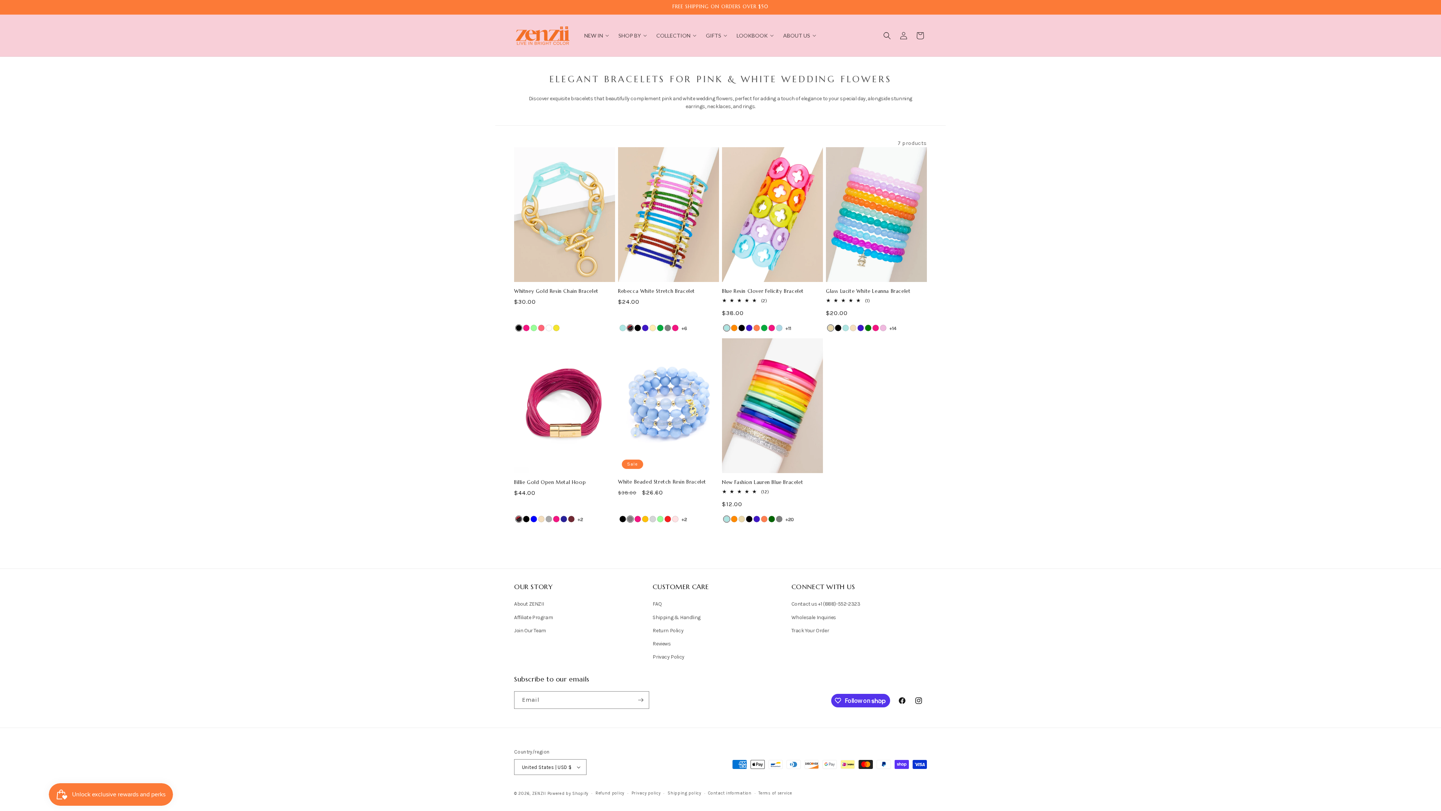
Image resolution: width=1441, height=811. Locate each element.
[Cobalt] (645, 328)
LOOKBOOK (752, 35)
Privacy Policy (668, 657)
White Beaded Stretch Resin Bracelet (662, 482)
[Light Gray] (653, 519)
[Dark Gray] (549, 519)
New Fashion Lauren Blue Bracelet (762, 482)
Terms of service (775, 793)
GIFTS (713, 35)
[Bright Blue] (623, 328)
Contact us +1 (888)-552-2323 (825, 604)
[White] (549, 328)
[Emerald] (868, 328)
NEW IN (593, 35)
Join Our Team (530, 630)
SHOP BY (629, 35)
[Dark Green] (772, 519)
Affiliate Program (533, 617)
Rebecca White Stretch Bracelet (656, 291)
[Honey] (645, 519)
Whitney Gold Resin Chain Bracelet (556, 291)
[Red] (668, 519)
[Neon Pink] (541, 328)
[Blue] (534, 519)
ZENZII (539, 793)
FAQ (657, 604)
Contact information (729, 793)
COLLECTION (673, 35)
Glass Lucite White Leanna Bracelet (868, 291)
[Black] (519, 328)
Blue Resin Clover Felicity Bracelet (763, 291)
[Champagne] (853, 328)
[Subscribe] (640, 700)
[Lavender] (883, 328)
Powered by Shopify (568, 793)
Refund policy (610, 793)
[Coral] (757, 328)
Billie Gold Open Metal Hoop (550, 482)
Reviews (662, 644)
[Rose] (675, 519)
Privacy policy (646, 793)
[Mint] (534, 328)
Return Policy (668, 630)
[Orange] (734, 328)
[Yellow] (556, 328)
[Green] (660, 328)
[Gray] (668, 328)
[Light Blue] (779, 328)
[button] (887, 35)
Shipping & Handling (676, 617)
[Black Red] (630, 328)
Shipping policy (684, 793)
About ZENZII (529, 604)
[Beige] (830, 328)
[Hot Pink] (526, 328)
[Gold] (653, 328)
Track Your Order (810, 630)
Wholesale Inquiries (813, 617)
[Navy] (564, 519)
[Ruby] (571, 519)
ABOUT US (796, 35)
